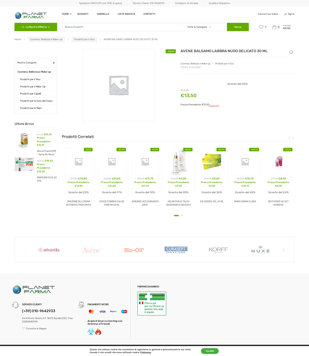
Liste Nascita (126, 14)
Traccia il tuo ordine (268, 14)
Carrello (103, 14)
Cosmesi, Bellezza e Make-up (46, 39)
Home (65, 14)
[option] (119, 85)
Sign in (291, 14)
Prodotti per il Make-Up (33, 86)
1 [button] (176, 215)
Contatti (149, 14)
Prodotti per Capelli (30, 93)
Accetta (210, 350)
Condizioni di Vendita (186, 3)
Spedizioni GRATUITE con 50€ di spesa (100, 3)
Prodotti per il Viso (84, 39)
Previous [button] (25, 249)
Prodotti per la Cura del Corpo (36, 100)
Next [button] (283, 249)
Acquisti (82, 14)
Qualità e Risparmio (219, 3)
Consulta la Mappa (36, 328)
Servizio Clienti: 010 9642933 (148, 3)
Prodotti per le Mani (31, 108)
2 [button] (181, 215)
